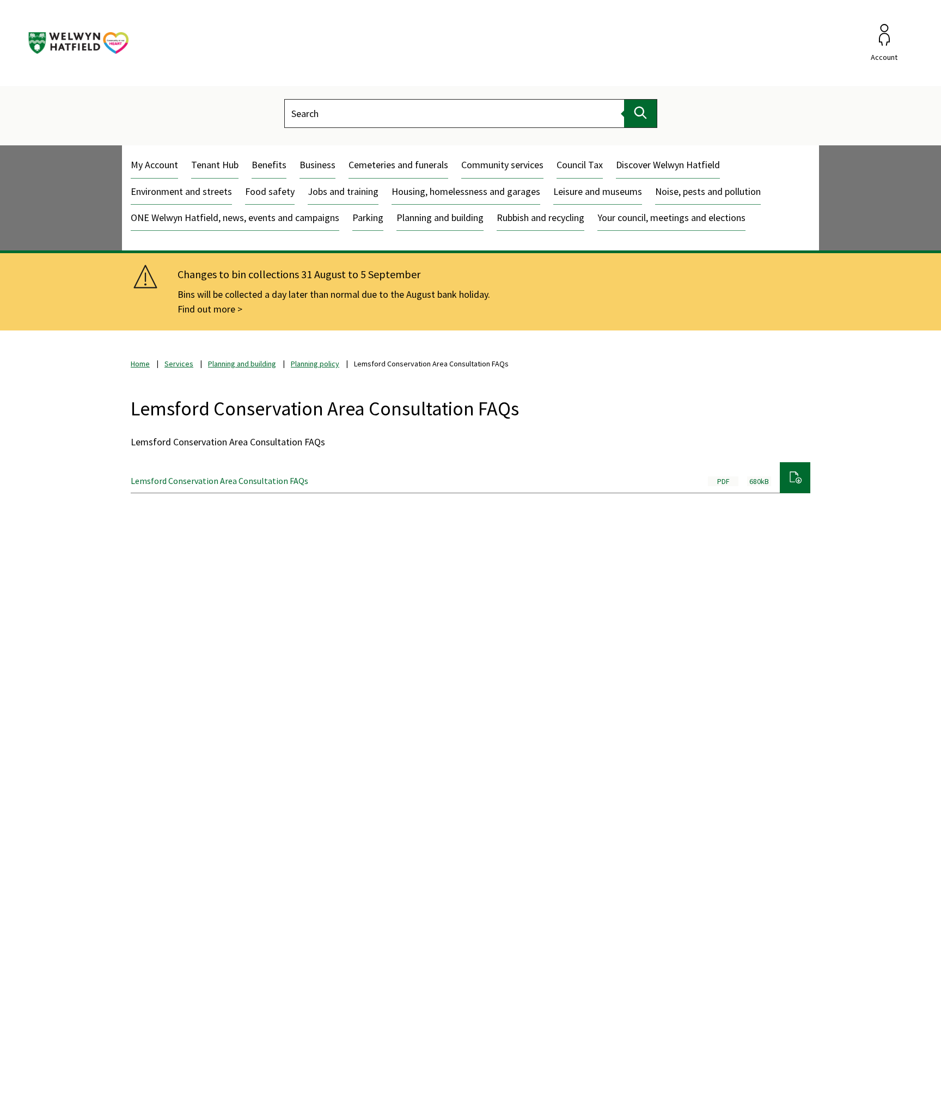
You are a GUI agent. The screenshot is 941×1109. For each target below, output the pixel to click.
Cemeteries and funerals (398, 164)
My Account (154, 164)
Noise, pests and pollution (708, 191)
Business (317, 164)
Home (140, 364)
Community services (502, 164)
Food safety (270, 191)
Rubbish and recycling (540, 217)
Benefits (269, 164)
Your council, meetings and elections (671, 217)
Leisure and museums (597, 191)
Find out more (206, 309)
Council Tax (580, 164)
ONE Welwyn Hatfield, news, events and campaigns (235, 217)
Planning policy (315, 364)
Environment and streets (181, 191)
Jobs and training (343, 191)
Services (178, 364)
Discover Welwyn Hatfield (668, 164)
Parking (367, 217)
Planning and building (440, 217)
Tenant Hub (215, 164)
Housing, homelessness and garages (466, 191)
